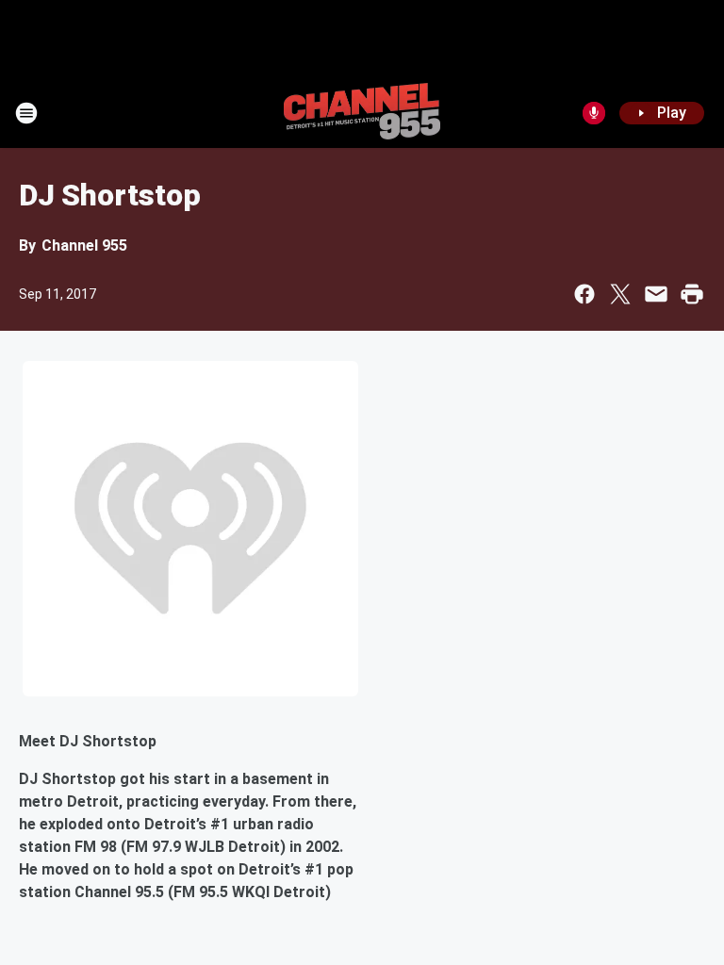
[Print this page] (692, 294)
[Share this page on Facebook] (584, 294)
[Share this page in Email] (656, 294)
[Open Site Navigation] (26, 113)
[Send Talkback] (594, 113)
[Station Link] (362, 113)
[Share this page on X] (620, 294)
